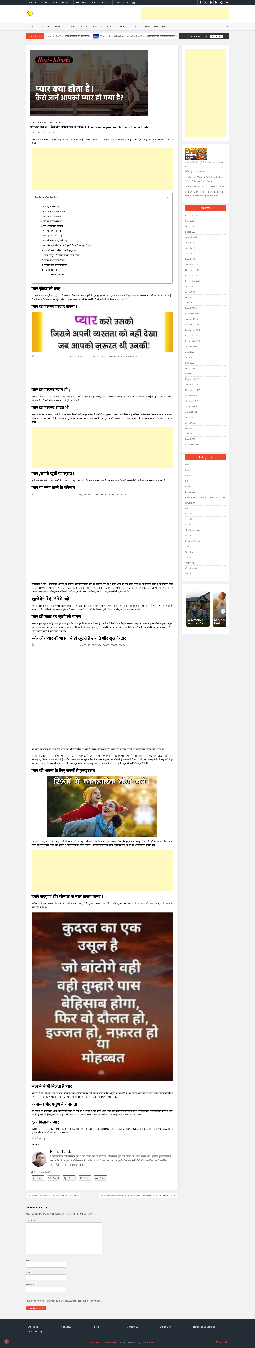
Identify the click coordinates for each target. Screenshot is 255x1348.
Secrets (111, 26)
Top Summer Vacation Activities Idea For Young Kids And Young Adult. (204, 179)
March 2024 (191, 259)
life (52, 122)
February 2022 (192, 379)
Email (29, 1272)
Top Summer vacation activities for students (205, 186)
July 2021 (189, 417)
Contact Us (66, 2)
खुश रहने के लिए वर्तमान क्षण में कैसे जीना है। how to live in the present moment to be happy (136, 1195)
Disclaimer (80, 2)
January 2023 (191, 319)
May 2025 (189, 221)
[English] (133, 2)
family (33, 122)
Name (29, 1260)
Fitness (84, 26)
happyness (190, 492)
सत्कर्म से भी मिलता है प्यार (54, 260)
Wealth (145, 26)
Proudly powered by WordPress (102, 1342)
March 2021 (191, 439)
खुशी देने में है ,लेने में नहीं (52, 235)
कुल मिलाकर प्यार (51, 270)
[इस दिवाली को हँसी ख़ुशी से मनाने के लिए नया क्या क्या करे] (196, 154)
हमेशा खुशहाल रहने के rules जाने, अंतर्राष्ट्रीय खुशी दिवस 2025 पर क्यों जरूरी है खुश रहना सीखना (204, 193)
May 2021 (189, 428)
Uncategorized (192, 552)
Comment (31, 1220)
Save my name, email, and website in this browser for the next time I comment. (63, 1300)
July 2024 (189, 242)
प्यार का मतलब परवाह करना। (54, 211)
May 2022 (189, 362)
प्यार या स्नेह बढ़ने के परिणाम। (55, 231)
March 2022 (191, 373)
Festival (71, 26)
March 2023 (191, 308)
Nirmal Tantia (35, 132)
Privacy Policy (121, 2)
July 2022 (189, 352)
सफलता (188, 573)
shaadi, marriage (192, 530)
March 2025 (191, 231)
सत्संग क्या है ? (200, 171)
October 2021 (191, 401)
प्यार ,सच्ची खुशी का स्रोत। (54, 226)
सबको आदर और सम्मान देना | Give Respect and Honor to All (55, 1195)
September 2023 (192, 281)
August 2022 (191, 346)
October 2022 (191, 335)
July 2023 (189, 286)
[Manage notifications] (6, 1341)
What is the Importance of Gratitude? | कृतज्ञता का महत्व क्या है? (149, 36)
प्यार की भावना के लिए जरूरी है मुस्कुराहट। (61, 250)
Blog (55, 2)
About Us (31, 2)
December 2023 (192, 270)
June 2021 (190, 422)
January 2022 (191, 384)
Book (187, 464)
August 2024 (191, 237)
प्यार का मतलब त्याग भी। (53, 216)
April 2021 (190, 433)
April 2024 (190, 253)
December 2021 (192, 390)
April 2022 (190, 368)
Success (123, 26)
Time (134, 26)
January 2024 (191, 264)
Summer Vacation (193, 541)
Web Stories (160, 26)
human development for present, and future (205, 497)
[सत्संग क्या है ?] (188, 172)
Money (58, 26)
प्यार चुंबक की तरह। (51, 206)
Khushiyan (44, 26)
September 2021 (192, 406)
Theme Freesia (147, 1342)
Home (31, 26)
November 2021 (192, 395)
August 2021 (191, 412)
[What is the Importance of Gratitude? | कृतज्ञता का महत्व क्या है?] (116, 36)
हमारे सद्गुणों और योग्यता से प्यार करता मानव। (62, 255)
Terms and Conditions (100, 2)
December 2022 (192, 324)
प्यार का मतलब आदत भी (52, 221)
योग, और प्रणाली (191, 568)
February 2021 (192, 444)
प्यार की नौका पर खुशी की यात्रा (55, 240)
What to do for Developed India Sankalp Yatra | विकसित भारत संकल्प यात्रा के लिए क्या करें (70, 36)
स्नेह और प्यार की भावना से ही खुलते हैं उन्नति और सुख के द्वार (67, 245)
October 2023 (191, 275)
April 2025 (190, 226)
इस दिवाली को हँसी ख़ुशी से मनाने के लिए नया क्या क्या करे (204, 164)
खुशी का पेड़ (189, 563)
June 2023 (190, 291)
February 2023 (192, 313)
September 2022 (192, 341)
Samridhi (97, 26)
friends (188, 486)
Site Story (44, 2)
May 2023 (189, 297)
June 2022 (190, 357)
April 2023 (190, 302)
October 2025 (191, 215)
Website (30, 1284)
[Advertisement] (185, 13)
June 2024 (190, 248)
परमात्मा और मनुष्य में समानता (55, 265)
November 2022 (192, 330)
